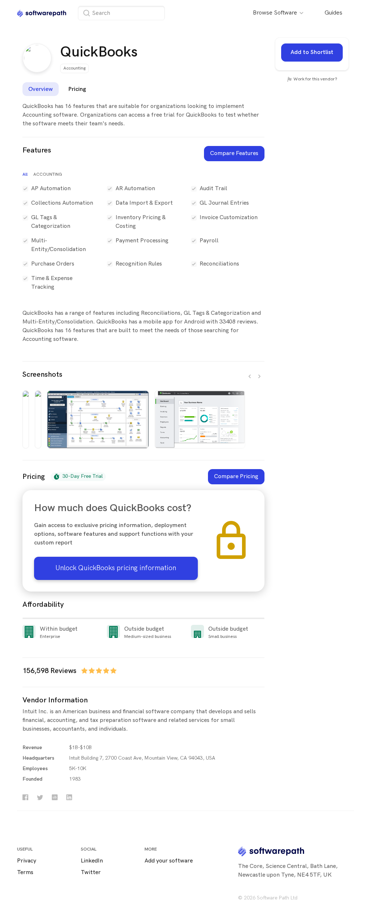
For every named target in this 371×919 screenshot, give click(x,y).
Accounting (74, 68)
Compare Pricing (236, 476)
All (25, 174)
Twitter (91, 872)
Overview (40, 88)
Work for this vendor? (314, 79)
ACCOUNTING (47, 174)
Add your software (169, 860)
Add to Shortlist (312, 52)
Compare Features (234, 153)
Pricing (77, 88)
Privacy (26, 860)
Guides (333, 12)
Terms (25, 872)
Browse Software (276, 12)
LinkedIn (92, 860)
